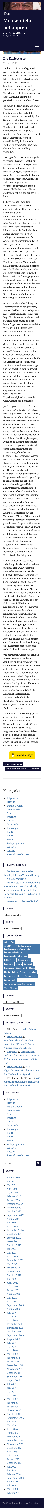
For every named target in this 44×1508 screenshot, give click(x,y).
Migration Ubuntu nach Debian (22, 769)
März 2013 (12, 1489)
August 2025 (13, 1219)
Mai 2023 (12, 1252)
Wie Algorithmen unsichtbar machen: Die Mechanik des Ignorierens (21, 1070)
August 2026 (13, 1177)
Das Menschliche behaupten (17, 21)
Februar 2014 (14, 1474)
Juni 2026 (12, 1181)
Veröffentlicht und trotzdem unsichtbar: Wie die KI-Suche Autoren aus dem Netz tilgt (19, 1044)
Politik (10, 832)
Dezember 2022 (15, 1260)
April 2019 (12, 1320)
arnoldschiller (14, 1036)
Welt (6, 988)
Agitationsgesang (16, 878)
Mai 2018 (11, 1346)
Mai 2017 (11, 1391)
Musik (10, 820)
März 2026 (12, 1192)
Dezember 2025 (15, 1203)
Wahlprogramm (15, 843)
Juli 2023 (11, 1249)
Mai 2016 (11, 1425)
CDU (20, 956)
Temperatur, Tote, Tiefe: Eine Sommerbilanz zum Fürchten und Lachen (22, 894)
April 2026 (12, 1189)
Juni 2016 (12, 1421)
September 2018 (15, 1335)
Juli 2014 (11, 1466)
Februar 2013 (13, 1493)
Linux (18, 968)
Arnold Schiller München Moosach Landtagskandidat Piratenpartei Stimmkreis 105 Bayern (18, 949)
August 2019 (13, 1309)
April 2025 (12, 1226)
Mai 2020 (12, 1297)
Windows (13, 988)
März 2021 (12, 1286)
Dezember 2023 (15, 1241)
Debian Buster (10, 960)
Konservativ (9, 968)
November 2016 (15, 1410)
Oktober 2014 (14, 1462)
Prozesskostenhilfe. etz (13, 976)
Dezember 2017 (15, 1365)
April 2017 (12, 1395)
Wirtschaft (12, 847)
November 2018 (15, 1327)
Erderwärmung (24, 960)
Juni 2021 (12, 1279)
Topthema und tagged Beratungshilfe (19, 984)
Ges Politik (28, 964)
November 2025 (15, 1207)
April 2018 (12, 1350)
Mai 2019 (11, 1316)
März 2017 (12, 1399)
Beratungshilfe (10, 956)
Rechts (7, 980)
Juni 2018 (12, 1342)
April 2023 (12, 1256)
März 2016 (12, 1432)
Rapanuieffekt (31, 976)
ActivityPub (9, 942)
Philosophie (13, 828)
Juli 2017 (11, 1384)
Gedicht (18, 964)
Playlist (7, 972)
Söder (14, 980)
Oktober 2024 (14, 1234)
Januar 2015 (13, 1459)
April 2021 (12, 1282)
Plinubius (12, 1051)
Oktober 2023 (14, 1245)
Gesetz (10, 813)
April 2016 (12, 1429)
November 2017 (15, 1369)
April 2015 (12, 1451)
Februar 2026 (14, 1196)
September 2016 (15, 1417)
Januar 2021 (13, 1290)
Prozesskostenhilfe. (28, 972)
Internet (11, 816)
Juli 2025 (11, 1222)
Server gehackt (14, 764)
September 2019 (15, 1305)
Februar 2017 (13, 1402)
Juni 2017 (11, 1387)
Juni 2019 (12, 1312)
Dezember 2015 (15, 1440)
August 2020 (14, 1294)
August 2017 (13, 1380)
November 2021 (15, 1271)
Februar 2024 (14, 1237)
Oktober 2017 (14, 1372)
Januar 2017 (13, 1406)
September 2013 (15, 1478)
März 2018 (12, 1354)
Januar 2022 (13, 1267)
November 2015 (15, 1444)
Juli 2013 (11, 1485)
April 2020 (12, 1301)
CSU (25, 956)
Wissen (11, 850)
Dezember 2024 (15, 1230)
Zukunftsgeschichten (18, 854)
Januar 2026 (13, 1200)
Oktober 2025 (14, 1211)
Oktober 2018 (14, 1331)
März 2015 (12, 1455)
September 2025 (15, 1215)
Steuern (11, 839)
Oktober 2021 (14, 1275)
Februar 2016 (14, 1436)
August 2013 (13, 1481)
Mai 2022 (12, 1264)
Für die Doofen (15, 805)
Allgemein (12, 798)
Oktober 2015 (14, 1448)
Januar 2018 (13, 1361)
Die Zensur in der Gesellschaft (22, 901)
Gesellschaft (13, 809)
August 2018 (13, 1339)
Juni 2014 (12, 1470)
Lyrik (25, 968)
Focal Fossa (8, 964)
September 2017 (15, 1376)
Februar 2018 (14, 1357)
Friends (11, 802)
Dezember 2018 (15, 1324)
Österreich (12, 824)
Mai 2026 (12, 1185)
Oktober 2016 (14, 1414)
